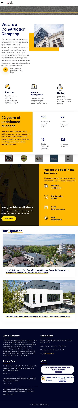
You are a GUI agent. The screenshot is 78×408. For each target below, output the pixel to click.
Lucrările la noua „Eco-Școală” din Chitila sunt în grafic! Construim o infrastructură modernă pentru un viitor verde (37, 271)
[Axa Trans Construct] (10, 3)
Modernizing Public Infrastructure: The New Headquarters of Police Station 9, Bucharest (18, 390)
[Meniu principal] (2, 3)
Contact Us (9, 219)
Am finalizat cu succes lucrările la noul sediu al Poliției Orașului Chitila (38, 316)
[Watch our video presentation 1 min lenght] (6, 70)
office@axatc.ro (49, 353)
